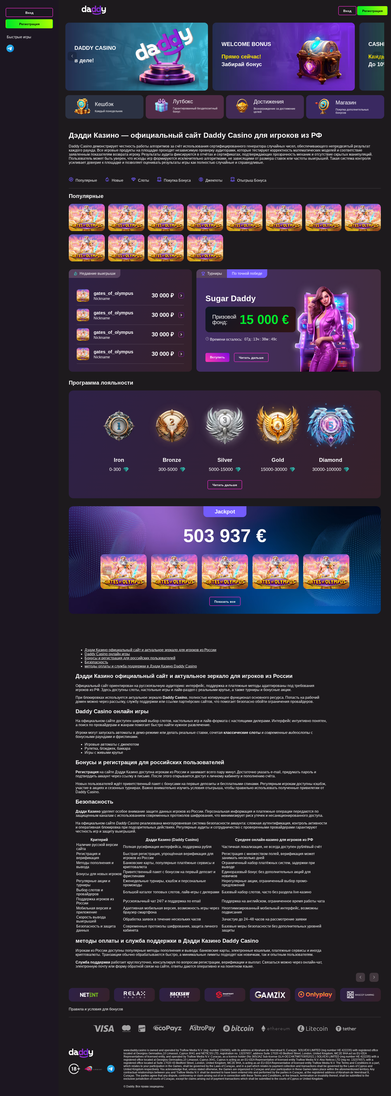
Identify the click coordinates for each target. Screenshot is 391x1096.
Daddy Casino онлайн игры (107, 654)
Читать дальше (251, 357)
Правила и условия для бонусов (96, 1009)
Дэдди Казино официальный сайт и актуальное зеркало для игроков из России (150, 650)
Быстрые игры (19, 37)
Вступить (217, 357)
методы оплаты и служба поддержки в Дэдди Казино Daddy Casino (141, 666)
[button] (72, 56)
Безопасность (96, 662)
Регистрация (29, 24)
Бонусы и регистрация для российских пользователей (130, 658)
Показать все (225, 601)
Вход (29, 12)
